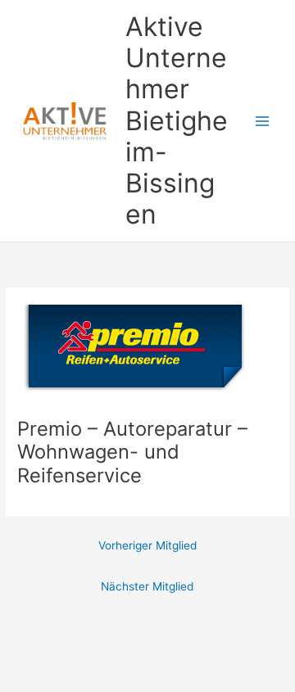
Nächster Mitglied (147, 586)
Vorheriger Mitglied (147, 545)
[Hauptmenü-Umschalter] (262, 121)
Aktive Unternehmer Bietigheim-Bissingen (176, 121)
